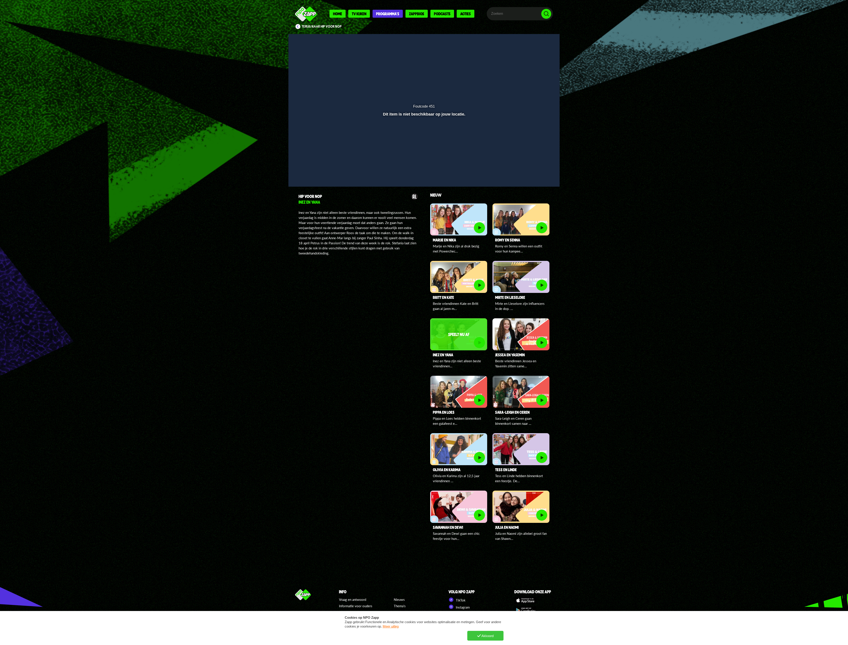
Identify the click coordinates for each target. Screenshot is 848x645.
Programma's (387, 13)
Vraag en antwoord (352, 599)
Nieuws (399, 599)
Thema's (400, 606)
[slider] (423, 162)
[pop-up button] (532, 171)
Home (337, 13)
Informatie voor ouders (355, 606)
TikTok (460, 600)
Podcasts (442, 13)
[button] (306, 171)
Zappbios (416, 13)
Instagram (462, 607)
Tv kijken (359, 13)
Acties (465, 13)
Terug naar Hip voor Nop (322, 26)
